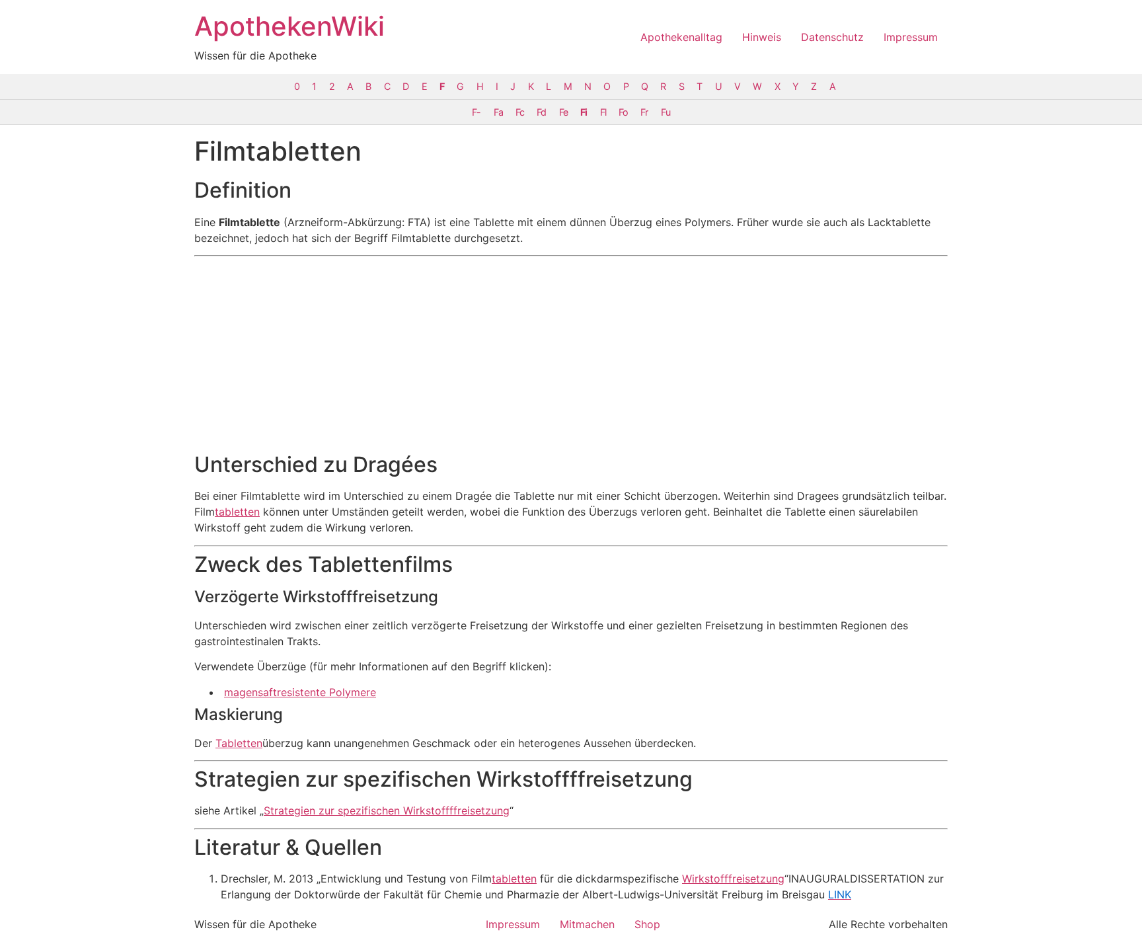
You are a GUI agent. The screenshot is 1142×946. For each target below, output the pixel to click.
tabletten (237, 511)
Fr (644, 112)
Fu (665, 112)
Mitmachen (587, 924)
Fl (603, 112)
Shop (647, 924)
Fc (519, 112)
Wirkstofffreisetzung (733, 878)
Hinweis (761, 37)
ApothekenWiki (289, 26)
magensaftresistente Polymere (300, 692)
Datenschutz (832, 37)
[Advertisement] (571, 354)
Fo (623, 112)
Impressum (911, 37)
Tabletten (238, 743)
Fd (541, 112)
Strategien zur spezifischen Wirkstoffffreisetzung (387, 810)
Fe (563, 112)
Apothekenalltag (681, 37)
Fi (583, 112)
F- (476, 112)
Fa (498, 112)
